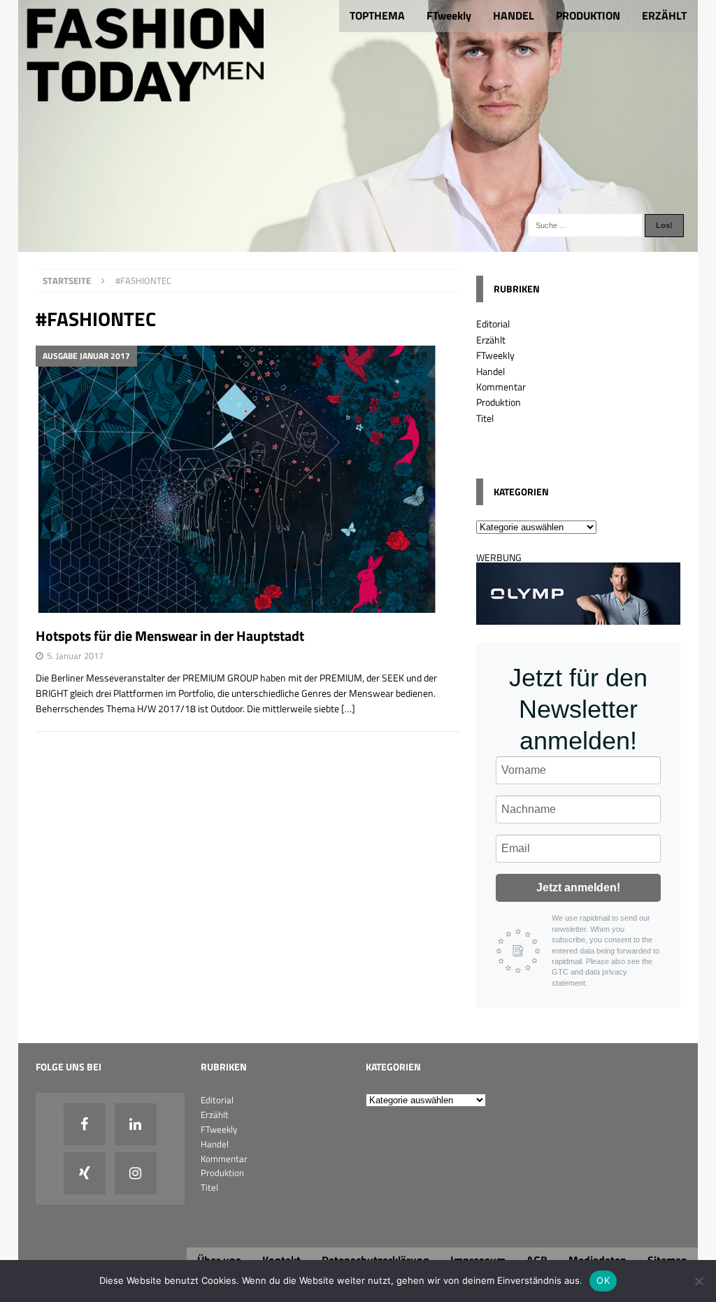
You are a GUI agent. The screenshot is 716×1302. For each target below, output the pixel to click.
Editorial (493, 323)
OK (603, 1280)
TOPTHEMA (377, 15)
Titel (485, 418)
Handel (490, 371)
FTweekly (449, 15)
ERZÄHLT (664, 15)
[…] (348, 708)
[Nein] (699, 1281)
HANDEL (513, 15)
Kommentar (501, 386)
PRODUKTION (588, 15)
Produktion (498, 402)
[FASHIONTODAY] (358, 243)
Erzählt (491, 339)
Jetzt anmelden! (578, 887)
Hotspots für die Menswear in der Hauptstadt (170, 635)
